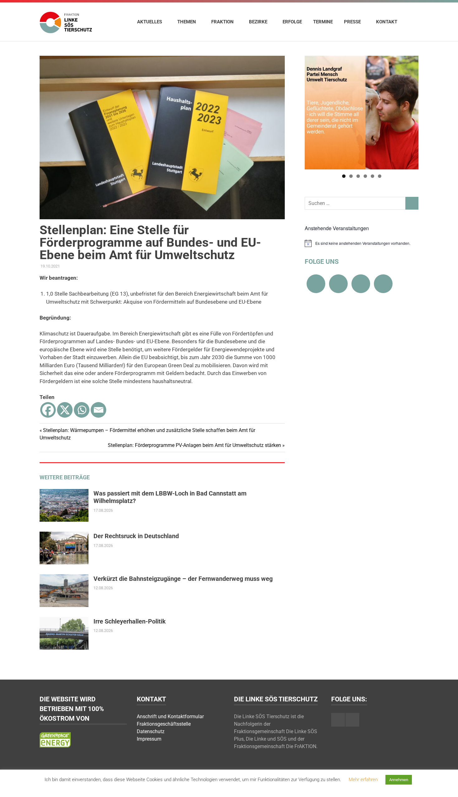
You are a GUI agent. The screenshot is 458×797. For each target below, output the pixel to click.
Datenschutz (151, 731)
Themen (186, 22)
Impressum (149, 739)
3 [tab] (358, 176)
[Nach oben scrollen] (447, 786)
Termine (323, 22)
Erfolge (292, 22)
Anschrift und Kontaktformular (170, 716)
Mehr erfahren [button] (363, 779)
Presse (352, 22)
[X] (65, 410)
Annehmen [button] (398, 779)
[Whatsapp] (81, 410)
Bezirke (258, 22)
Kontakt (386, 22)
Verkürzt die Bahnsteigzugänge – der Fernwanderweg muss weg (183, 578)
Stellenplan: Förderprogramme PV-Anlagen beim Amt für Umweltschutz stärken (194, 445)
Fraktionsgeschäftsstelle (164, 724)
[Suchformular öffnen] (410, 21)
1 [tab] (344, 176)
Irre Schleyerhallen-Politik (129, 621)
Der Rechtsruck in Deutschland (136, 536)
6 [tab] (379, 176)
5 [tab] (372, 176)
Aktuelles (149, 22)
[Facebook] (48, 410)
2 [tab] (351, 176)
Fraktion (222, 22)
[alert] (361, 243)
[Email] (98, 410)
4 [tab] (365, 176)
